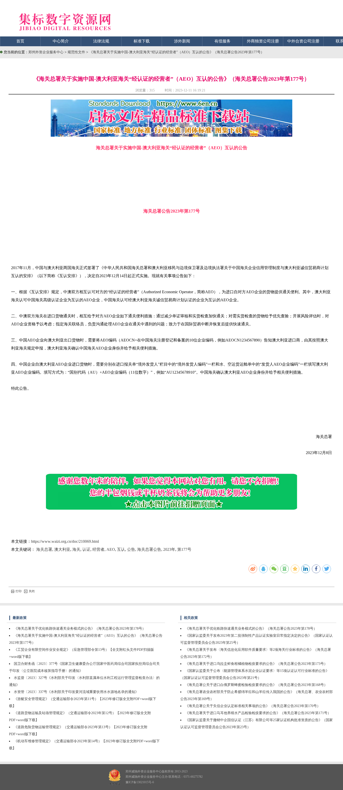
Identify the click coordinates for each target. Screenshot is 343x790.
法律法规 (101, 41)
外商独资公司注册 (263, 41)
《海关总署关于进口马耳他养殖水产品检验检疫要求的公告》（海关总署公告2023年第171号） (258, 713)
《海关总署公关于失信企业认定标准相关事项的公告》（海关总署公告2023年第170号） (252, 706)
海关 (76, 549)
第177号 (184, 549)
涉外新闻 (182, 41)
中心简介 (61, 41)
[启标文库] (171, 135)
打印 (19, 591)
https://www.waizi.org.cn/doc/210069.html (65, 541)
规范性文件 (77, 52)
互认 (121, 549)
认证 (86, 549)
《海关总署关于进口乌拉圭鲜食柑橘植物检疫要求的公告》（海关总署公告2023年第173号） (256, 664)
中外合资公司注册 (303, 41)
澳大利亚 (62, 549)
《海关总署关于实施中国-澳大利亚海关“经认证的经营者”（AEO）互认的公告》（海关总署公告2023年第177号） (176, 52)
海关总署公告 (149, 549)
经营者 (98, 549)
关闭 (32, 591)
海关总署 (44, 549)
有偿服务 (222, 41)
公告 (131, 549)
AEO (110, 549)
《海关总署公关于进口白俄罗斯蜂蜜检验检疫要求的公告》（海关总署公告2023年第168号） (256, 685)
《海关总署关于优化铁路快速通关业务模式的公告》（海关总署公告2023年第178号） (80, 628)
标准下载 (142, 41)
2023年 (169, 549)
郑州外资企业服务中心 (46, 52)
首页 (20, 41)
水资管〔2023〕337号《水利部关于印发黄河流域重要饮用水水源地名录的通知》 (76, 692)
